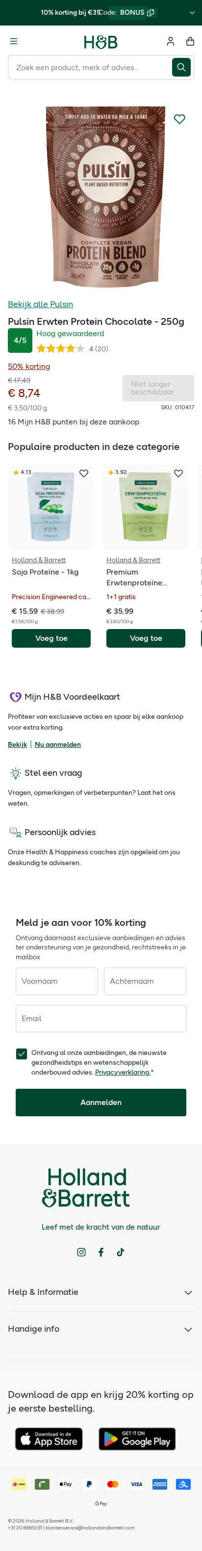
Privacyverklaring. (123, 1072)
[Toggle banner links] (192, 13)
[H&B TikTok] (120, 1252)
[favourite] (84, 473)
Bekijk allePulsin (40, 304)
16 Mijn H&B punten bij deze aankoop (73, 421)
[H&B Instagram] (81, 1252)
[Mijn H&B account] (170, 41)
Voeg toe (51, 638)
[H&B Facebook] (101, 1252)
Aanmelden (101, 1102)
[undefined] (101, 197)
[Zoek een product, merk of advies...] (183, 67)
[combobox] (90, 67)
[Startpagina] (101, 41)
